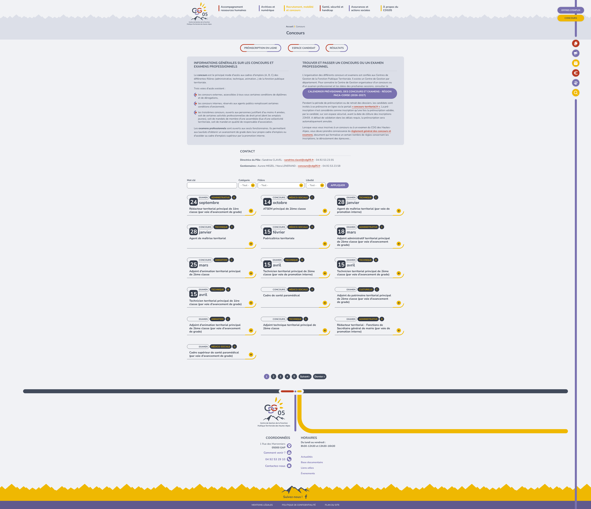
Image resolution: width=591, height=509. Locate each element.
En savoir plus (220, 205)
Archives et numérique (268, 8)
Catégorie (244, 180)
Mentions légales (262, 504)
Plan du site (332, 504)
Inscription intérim (575, 82)
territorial (370, 106)
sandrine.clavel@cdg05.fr (299, 160)
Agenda (575, 63)
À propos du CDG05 (390, 8)
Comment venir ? (274, 453)
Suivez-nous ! (292, 497)
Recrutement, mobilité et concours (299, 8)
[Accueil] (199, 13)
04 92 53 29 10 (275, 459)
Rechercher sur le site (575, 92)
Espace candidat (303, 48)
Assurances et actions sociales (360, 8)
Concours (571, 18)
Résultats (337, 48)
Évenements (308, 473)
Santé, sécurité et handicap (332, 8)
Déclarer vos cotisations (575, 73)
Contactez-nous (275, 466)
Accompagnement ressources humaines (233, 8)
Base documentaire (575, 43)
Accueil (289, 26)
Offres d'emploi (570, 10)
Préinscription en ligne (260, 48)
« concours (358, 106)
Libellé (310, 180)
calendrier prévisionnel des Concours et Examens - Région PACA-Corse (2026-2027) (350, 93)
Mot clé (191, 180)
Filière (261, 180)
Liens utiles (307, 468)
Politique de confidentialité (299, 504)
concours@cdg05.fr (309, 166)
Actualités (575, 53)
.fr (377, 106)
